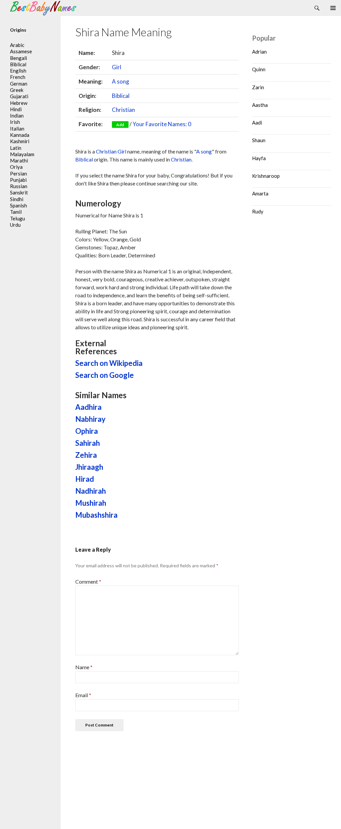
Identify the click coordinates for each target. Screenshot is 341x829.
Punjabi (18, 180)
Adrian (259, 52)
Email (83, 695)
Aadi (257, 123)
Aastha (260, 105)
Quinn (258, 69)
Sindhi (16, 199)
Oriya (16, 167)
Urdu (15, 225)
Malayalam (22, 154)
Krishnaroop (266, 176)
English (18, 71)
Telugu (17, 218)
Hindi (16, 109)
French (17, 77)
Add (120, 124)
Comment (88, 581)
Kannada (19, 135)
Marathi (19, 160)
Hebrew (18, 103)
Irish (15, 122)
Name (84, 667)
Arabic (17, 45)
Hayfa (259, 158)
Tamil (16, 212)
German (18, 84)
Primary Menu (333, 8)
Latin (15, 148)
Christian (123, 109)
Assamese (21, 51)
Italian (17, 129)
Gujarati (19, 96)
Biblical (121, 95)
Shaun (258, 140)
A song (120, 81)
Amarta (260, 193)
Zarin (258, 87)
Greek (16, 90)
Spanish (18, 205)
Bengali (18, 58)
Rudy (257, 211)
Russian (18, 186)
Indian (17, 116)
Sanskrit (19, 192)
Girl (116, 67)
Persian (18, 173)
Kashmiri (19, 141)
